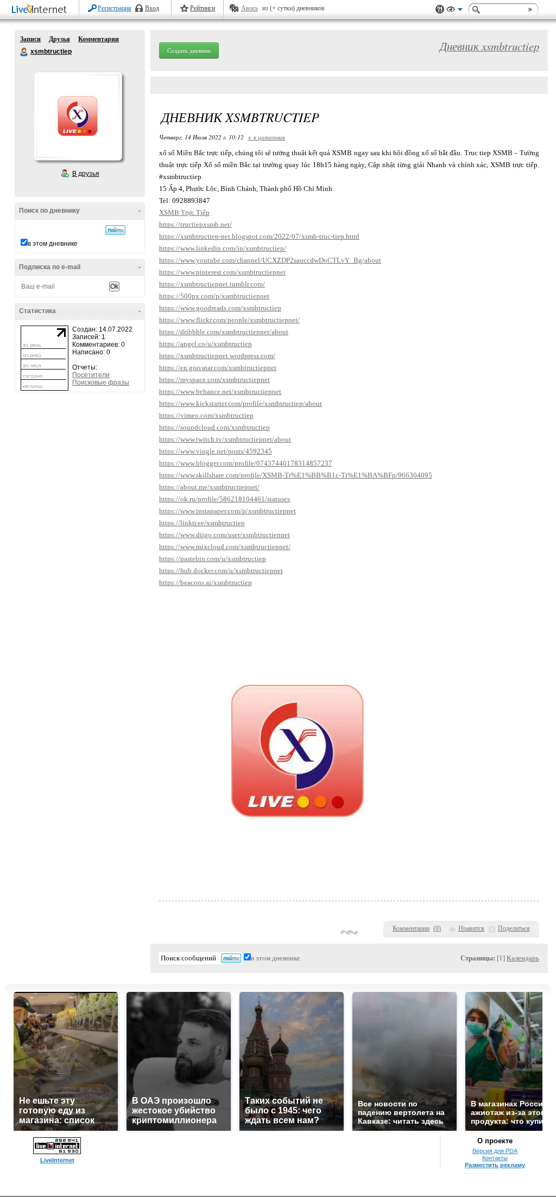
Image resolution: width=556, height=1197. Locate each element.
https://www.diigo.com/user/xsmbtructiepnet (224, 535)
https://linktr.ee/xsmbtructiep (202, 523)
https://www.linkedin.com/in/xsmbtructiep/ (222, 248)
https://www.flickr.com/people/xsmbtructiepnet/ (229, 320)
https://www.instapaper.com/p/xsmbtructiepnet (227, 511)
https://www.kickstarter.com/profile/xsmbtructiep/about (240, 403)
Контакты (495, 1158)
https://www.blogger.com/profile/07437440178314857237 (245, 463)
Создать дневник (189, 50)
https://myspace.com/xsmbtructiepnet (214, 379)
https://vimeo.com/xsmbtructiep (206, 415)
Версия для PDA (494, 1151)
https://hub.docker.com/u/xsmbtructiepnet (221, 570)
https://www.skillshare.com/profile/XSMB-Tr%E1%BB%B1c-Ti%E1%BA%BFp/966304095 (295, 475)
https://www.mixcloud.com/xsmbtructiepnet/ (224, 547)
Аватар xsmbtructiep (77, 116)
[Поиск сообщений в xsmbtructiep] (115, 230)
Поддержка (439, 9)
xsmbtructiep (24, 52)
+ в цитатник (266, 137)
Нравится (471, 928)
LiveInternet (41, 10)
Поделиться (514, 928)
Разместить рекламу (495, 1165)
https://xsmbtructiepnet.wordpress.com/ (217, 356)
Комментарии (98, 39)
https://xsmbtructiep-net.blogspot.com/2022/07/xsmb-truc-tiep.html (259, 236)
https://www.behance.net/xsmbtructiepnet (220, 391)
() (437, 928)
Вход (152, 8)
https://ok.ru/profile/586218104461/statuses (224, 499)
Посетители (91, 375)
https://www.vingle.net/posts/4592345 (215, 451)
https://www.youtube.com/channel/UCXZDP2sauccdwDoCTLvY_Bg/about (270, 260)
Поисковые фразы (100, 382)
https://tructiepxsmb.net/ (195, 224)
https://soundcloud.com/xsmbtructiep (214, 427)
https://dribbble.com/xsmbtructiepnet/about (223, 332)
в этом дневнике (53, 243)
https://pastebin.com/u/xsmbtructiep (212, 559)
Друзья (59, 39)
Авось (249, 8)
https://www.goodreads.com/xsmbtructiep (220, 308)
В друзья (85, 173)
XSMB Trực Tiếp (184, 212)
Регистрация (114, 8)
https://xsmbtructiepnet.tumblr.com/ (212, 284)
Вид (454, 11)
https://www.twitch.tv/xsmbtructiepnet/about (225, 439)
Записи (30, 39)
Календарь (523, 958)
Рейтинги (202, 8)
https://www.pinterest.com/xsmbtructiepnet (222, 272)
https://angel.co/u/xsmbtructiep (205, 344)
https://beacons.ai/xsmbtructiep (205, 582)
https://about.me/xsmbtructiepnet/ (209, 487)
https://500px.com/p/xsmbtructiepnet (214, 296)
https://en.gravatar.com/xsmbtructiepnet (217, 368)
